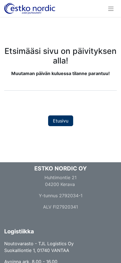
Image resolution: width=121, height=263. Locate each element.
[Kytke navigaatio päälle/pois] (111, 8)
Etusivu (60, 121)
